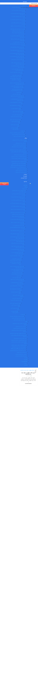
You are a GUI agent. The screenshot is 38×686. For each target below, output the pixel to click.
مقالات (28, 370)
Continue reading (28, 383)
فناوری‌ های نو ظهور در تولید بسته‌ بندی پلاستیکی (28, 373)
